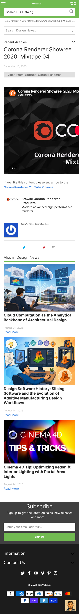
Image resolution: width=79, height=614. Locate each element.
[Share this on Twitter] (24, 247)
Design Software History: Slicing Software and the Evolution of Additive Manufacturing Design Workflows (34, 395)
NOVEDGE (44, 584)
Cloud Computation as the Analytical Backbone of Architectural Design (38, 317)
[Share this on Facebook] (34, 247)
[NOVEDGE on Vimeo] (42, 573)
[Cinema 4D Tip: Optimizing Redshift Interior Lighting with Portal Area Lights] (39, 441)
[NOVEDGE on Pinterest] (49, 573)
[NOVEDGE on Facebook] (29, 573)
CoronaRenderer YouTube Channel (29, 187)
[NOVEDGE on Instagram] (55, 573)
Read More (11, 332)
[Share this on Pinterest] (44, 247)
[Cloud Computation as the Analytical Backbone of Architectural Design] (39, 288)
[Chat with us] (70, 605)
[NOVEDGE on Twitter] (23, 573)
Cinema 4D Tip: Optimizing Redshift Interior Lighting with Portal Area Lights (37, 472)
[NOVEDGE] (37, 3)
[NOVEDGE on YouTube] (36, 573)
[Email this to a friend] (54, 247)
